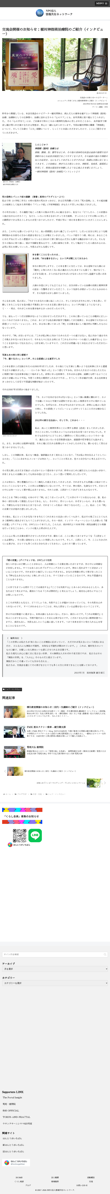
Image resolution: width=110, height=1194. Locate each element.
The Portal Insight (12, 1098)
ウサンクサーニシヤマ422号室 (17, 1124)
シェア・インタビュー (13, 689)
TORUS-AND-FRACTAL (16, 1117)
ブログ (28, 1185)
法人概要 (55, 1177)
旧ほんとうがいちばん (13, 1152)
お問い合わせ (82, 1185)
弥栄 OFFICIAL (11, 1111)
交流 (91, 1181)
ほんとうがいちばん (12, 1139)
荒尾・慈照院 (9, 1104)
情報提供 (55, 1181)
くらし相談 (19, 1181)
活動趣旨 (91, 1177)
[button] (105, 954)
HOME (19, 1177)
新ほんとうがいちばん (13, 1145)
